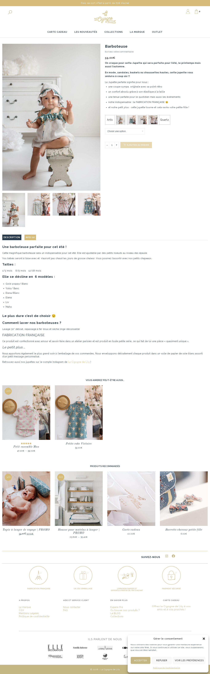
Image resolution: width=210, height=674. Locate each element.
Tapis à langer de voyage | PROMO (26, 529)
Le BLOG (115, 613)
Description (12, 237)
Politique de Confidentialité (166, 668)
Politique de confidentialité (34, 616)
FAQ (65, 610)
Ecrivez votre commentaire (119, 52)
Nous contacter (72, 607)
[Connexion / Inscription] (188, 11)
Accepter (140, 660)
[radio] (110, 119)
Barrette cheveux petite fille (183, 529)
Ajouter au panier (138, 145)
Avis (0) (30, 237)
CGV (21, 610)
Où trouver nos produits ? (125, 610)
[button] (203, 638)
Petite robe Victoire (79, 443)
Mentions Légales (29, 613)
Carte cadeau (131, 529)
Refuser (161, 660)
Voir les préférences (189, 660)
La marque (25, 607)
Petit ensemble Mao (26, 446)
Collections (116, 616)
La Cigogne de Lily (79, 362)
